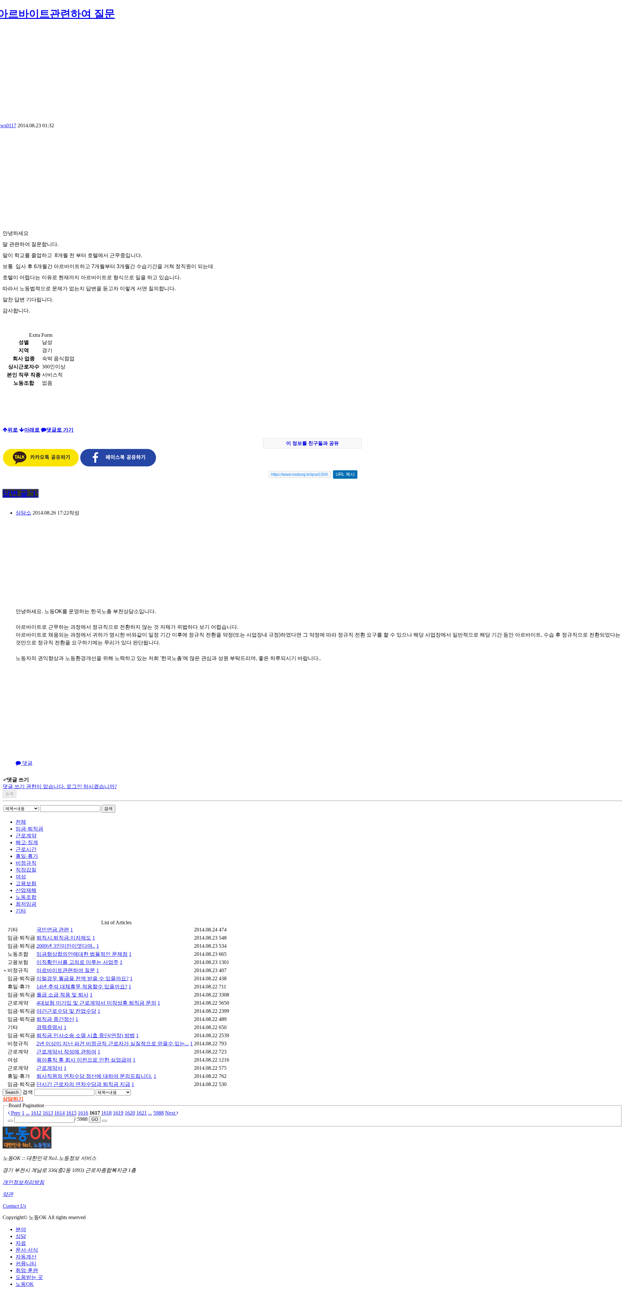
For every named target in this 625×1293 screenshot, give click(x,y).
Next (170, 1113)
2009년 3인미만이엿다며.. (65, 946)
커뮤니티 (26, 1263)
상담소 (23, 513)
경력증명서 (49, 1027)
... (28, 1113)
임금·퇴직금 (29, 829)
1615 (71, 1113)
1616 (83, 1113)
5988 (158, 1113)
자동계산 (26, 1256)
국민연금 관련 (52, 929)
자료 (21, 1243)
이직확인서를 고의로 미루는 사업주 (77, 962)
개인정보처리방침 (23, 1182)
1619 (118, 1113)
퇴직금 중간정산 (55, 1019)
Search (12, 1092)
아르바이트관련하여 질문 (65, 970)
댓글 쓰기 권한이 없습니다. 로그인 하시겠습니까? (60, 786)
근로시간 (26, 849)
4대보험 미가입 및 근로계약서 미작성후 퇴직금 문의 (96, 1003)
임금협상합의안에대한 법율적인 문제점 (82, 954)
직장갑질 (26, 870)
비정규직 (26, 863)
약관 (8, 1194)
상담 (21, 1236)
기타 (21, 911)
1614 (59, 1113)
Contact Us (14, 1206)
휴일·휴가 (27, 856)
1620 (130, 1113)
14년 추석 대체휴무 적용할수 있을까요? (81, 986)
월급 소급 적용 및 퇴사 (62, 994)
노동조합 (26, 897)
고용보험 (26, 883)
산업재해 (26, 890)
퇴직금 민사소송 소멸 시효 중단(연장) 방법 (85, 1035)
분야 (21, 1229)
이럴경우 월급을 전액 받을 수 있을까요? (82, 978)
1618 (106, 1113)
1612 (36, 1113)
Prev (15, 1113)
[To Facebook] (118, 465)
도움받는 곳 (29, 1277)
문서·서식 (27, 1250)
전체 (21, 822)
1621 (141, 1113)
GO (94, 1119)
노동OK (25, 1284)
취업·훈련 (27, 1270)
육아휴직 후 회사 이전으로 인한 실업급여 (84, 1060)
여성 (21, 876)
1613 (48, 1113)
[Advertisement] (312, 73)
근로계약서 (49, 1068)
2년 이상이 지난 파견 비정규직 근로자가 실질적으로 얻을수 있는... (112, 1043)
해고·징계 (27, 842)
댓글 (27, 763)
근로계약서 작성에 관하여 (66, 1051)
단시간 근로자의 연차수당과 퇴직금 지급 (83, 1084)
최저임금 (26, 904)
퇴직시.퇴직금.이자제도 (63, 938)
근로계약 (26, 835)
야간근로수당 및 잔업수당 (66, 1011)
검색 (108, 808)
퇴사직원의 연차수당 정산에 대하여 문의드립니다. (94, 1076)
